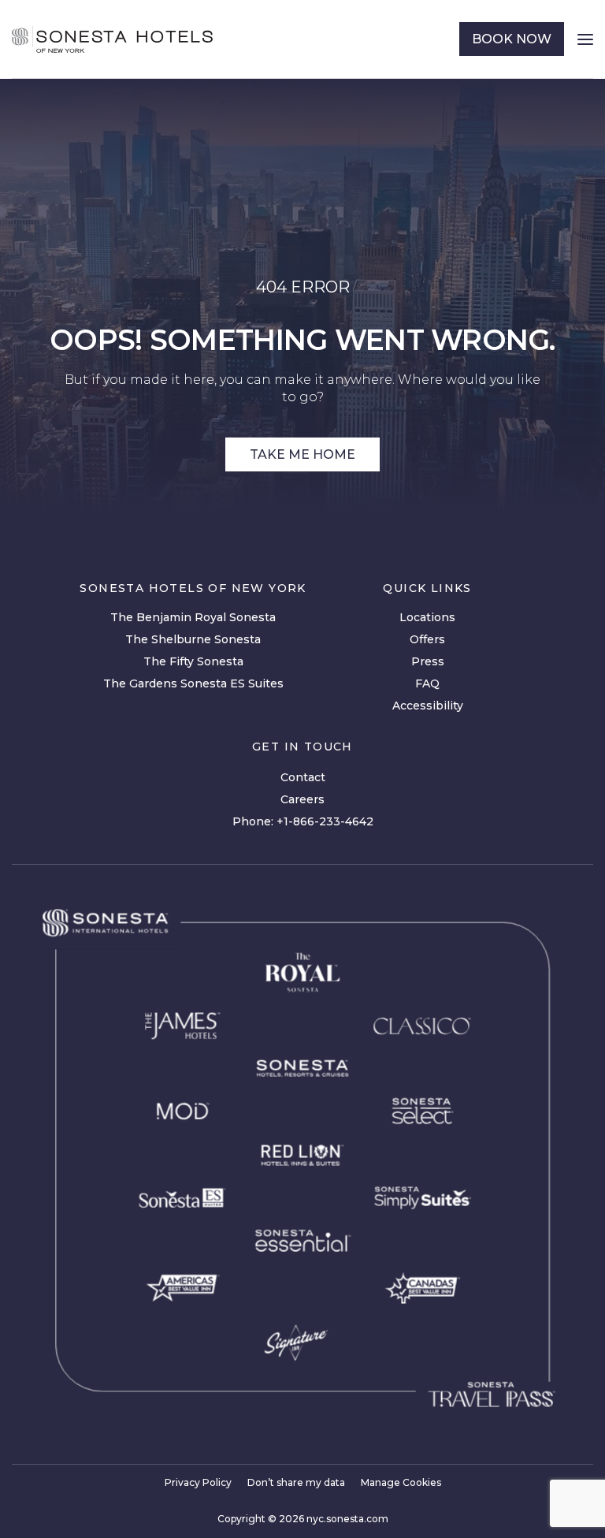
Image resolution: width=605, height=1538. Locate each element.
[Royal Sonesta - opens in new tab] (302, 972)
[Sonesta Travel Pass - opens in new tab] (491, 1394)
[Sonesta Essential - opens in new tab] (302, 1241)
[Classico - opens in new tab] (422, 1025)
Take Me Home (302, 454)
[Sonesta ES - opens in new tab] (183, 1198)
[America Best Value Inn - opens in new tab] (183, 1288)
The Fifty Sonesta (193, 661)
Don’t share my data (296, 1482)
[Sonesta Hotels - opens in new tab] (105, 923)
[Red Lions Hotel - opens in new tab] (302, 1156)
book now (511, 39)
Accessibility (427, 705)
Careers (302, 799)
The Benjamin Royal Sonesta (193, 617)
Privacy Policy (198, 1482)
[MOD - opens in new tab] (182, 1110)
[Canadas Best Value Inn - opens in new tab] (422, 1288)
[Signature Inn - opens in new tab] (296, 1342)
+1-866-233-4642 (325, 821)
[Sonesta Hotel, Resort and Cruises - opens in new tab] (302, 1068)
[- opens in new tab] (422, 1197)
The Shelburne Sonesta (193, 639)
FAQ (427, 683)
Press (427, 661)
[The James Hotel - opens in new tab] (182, 1025)
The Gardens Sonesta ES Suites (193, 683)
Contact (302, 777)
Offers (427, 639)
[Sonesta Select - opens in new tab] (423, 1110)
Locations (427, 617)
